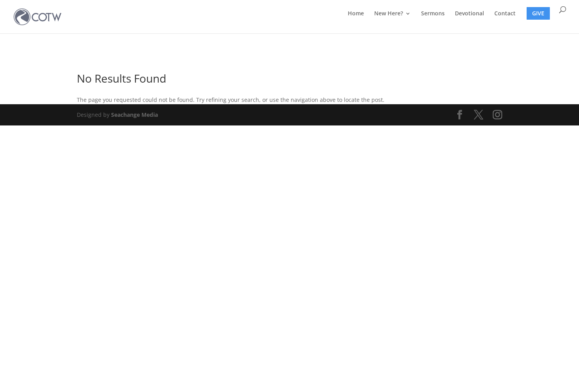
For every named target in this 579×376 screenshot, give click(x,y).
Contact (505, 14)
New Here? (388, 14)
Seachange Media (134, 114)
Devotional (469, 14)
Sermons (433, 14)
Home (356, 14)
